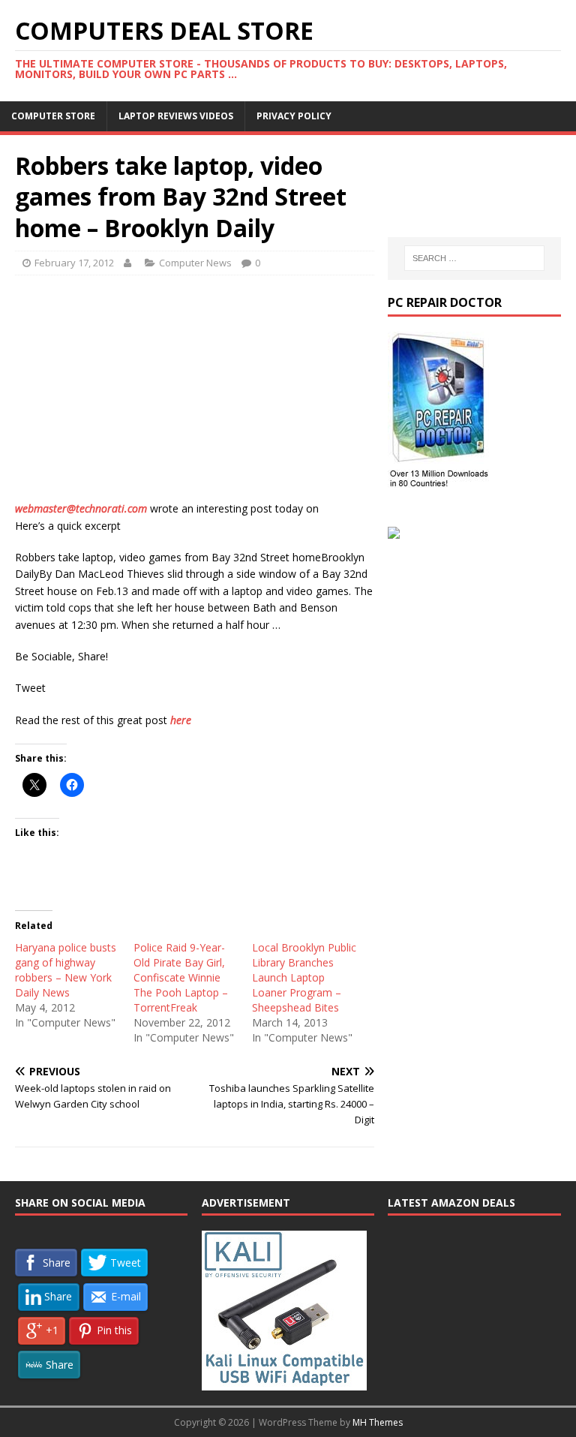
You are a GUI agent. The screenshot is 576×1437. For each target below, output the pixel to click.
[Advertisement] (194, 395)
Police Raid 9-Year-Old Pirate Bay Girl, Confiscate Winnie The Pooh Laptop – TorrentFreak (181, 977)
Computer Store (53, 116)
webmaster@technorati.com (81, 508)
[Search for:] (474, 258)
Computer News (195, 262)
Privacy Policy (294, 116)
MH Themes (377, 1422)
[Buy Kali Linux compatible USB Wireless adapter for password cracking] (284, 1382)
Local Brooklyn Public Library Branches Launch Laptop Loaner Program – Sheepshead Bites (304, 977)
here (180, 720)
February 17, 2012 (74, 262)
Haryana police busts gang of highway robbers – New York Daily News (65, 970)
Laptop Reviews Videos (175, 116)
